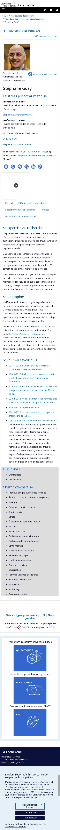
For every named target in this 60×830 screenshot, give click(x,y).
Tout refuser (30, 812)
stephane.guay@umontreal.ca (17, 114)
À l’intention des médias (45, 74)
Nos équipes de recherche (22, 15)
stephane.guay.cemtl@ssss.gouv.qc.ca (37, 155)
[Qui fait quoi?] (30, 658)
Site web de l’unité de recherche (19, 166)
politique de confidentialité (27, 824)
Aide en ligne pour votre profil (25, 615)
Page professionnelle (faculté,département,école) (13, 166)
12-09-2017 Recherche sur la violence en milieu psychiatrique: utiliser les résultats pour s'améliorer (32, 378)
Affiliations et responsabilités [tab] (32, 202)
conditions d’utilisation (15, 826)
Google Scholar (40, 166)
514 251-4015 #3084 (29, 151)
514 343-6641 (10, 138)
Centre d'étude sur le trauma (26, 333)
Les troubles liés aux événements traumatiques (33, 420)
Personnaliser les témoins (31, 806)
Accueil (5, 15)
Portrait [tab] (9, 202)
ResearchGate (6, 166)
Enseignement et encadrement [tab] (20, 209)
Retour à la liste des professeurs (23, 30)
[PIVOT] (30, 722)
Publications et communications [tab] (21, 216)
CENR (52, 627)
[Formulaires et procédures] (30, 690)
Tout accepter (30, 817)
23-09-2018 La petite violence (24, 407)
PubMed (26, 166)
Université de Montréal (8, 4)
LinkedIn (33, 166)
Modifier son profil (47, 36)
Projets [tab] (45, 209)
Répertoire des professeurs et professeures (24, 19)
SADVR (25, 627)
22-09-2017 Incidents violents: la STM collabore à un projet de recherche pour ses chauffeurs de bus (33, 390)
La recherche (26, 5)
